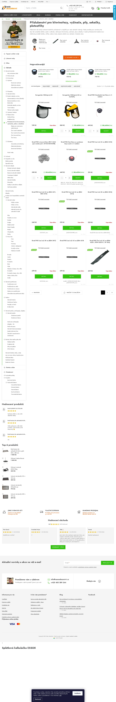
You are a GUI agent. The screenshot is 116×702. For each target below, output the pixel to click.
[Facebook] (99, 581)
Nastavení (38, 699)
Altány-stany (10, 177)
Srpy (12, 241)
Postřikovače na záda (12, 286)
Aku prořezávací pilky (12, 73)
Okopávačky (10, 232)
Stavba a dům (10, 367)
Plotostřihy (10, 91)
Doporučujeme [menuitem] (35, 86)
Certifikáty (4, 1)
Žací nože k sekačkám (16, 130)
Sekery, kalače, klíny (12, 275)
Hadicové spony (11, 326)
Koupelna (8, 378)
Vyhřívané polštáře (12, 187)
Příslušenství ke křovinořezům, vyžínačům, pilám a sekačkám (16, 123)
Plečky (9, 234)
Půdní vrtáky (10, 152)
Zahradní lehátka (11, 180)
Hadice (7, 297)
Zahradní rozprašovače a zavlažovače (13, 334)
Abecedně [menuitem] (77, 86)
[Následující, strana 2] (107, 292)
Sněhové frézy (11, 117)
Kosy (12, 239)
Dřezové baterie (15, 387)
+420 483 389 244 (75, 5)
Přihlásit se (107, 563)
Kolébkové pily (11, 119)
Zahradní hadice (11, 300)
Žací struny (14, 137)
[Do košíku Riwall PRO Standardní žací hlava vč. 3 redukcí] (106, 131)
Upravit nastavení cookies (71, 636)
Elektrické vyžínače (15, 85)
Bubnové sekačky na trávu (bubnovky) (13, 102)
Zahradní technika (10, 71)
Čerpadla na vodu (10, 159)
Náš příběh (40, 1)
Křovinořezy (10, 78)
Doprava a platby (14, 1)
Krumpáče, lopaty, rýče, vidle (14, 273)
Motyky (9, 229)
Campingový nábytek (12, 175)
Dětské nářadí (10, 225)
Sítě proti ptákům (11, 346)
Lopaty (9, 257)
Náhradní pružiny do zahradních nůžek (16, 210)
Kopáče (9, 259)
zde (60, 695)
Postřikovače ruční (11, 284)
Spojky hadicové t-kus (12, 331)
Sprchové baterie (15, 392)
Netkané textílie (11, 342)
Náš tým (33, 1)
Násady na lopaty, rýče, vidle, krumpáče (14, 270)
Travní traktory (11, 107)
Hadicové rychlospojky (13, 322)
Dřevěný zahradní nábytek (13, 168)
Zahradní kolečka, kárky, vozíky (13, 353)
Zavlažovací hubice (16, 318)
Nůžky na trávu (14, 205)
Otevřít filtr (72, 57)
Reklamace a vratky (35, 605)
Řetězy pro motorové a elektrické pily (17, 127)
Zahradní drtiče (11, 94)
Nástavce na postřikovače (13, 291)
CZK (89, 1)
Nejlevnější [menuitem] (46, 86)
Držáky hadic (10, 307)
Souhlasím (77, 693)
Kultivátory (10, 141)
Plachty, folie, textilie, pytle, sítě (13, 339)
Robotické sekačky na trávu (14, 105)
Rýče (8, 264)
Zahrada (8, 68)
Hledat (61, 8)
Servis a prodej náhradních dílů (38, 599)
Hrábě (8, 278)
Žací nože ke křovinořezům (18, 133)
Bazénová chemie (10, 362)
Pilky (8, 215)
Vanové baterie (15, 389)
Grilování (8, 156)
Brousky (9, 254)
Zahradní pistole (11, 313)
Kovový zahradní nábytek (13, 170)
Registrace (110, 1)
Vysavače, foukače (12, 112)
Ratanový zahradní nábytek (14, 173)
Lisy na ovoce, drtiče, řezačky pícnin (14, 355)
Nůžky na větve (15, 202)
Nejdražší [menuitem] (55, 86)
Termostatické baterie (16, 394)
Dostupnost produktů (36, 611)
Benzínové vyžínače (16, 83)
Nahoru (37, 292)
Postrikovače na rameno (13, 289)
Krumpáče (9, 261)
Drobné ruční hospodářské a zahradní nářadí (15, 196)
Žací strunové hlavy (16, 135)
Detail (44, 131)
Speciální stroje (9, 163)
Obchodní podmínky (7, 614)
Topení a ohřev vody (12, 54)
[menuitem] (11, 15)
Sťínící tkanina (10, 349)
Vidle (8, 266)
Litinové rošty (10, 58)
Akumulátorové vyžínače (17, 87)
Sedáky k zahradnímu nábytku (14, 184)
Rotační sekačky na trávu (13, 96)
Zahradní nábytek (10, 166)
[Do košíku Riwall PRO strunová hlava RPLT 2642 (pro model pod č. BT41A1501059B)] (50, 178)
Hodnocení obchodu (58, 520)
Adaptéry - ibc (10, 324)
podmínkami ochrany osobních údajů (87, 567)
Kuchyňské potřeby (10, 375)
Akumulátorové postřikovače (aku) (15, 293)
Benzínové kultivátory (16, 148)
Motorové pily (10, 76)
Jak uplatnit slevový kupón (37, 608)
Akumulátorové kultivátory (17, 144)
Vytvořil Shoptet (59, 638)
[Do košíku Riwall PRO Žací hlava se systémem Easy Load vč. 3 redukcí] (78, 178)
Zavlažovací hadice (12, 302)
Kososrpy (13, 243)
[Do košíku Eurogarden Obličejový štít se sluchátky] (78, 131)
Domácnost (9, 372)
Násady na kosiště (15, 250)
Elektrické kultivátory (16, 146)
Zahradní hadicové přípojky (14, 329)
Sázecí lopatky (11, 227)
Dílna (7, 63)
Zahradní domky (10, 191)
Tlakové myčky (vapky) (12, 110)
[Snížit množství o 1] (62, 131)
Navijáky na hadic (11, 304)
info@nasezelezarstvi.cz (60, 579)
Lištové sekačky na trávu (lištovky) (15, 98)
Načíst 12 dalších (73, 292)
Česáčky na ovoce (11, 218)
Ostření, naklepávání (16, 246)
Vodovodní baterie (12, 382)
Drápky (9, 222)
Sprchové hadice (11, 380)
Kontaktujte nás (24, 1)
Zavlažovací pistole (16, 315)
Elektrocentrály (9, 161)
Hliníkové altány (9, 357)
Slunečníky (10, 182)
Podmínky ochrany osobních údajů (10, 617)
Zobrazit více (58, 547)
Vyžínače (9, 80)
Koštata (9, 220)
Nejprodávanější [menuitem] (66, 86)
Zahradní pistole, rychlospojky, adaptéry (15, 311)
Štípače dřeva (10, 114)
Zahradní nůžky (11, 200)
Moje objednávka (35, 614)
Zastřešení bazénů (10, 360)
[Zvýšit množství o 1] (69, 131)
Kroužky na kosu (15, 248)
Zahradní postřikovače (11, 282)
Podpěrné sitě (10, 344)
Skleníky (7, 193)
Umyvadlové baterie (16, 385)
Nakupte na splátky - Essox (37, 602)
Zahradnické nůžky (15, 207)
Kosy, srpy (9, 236)
